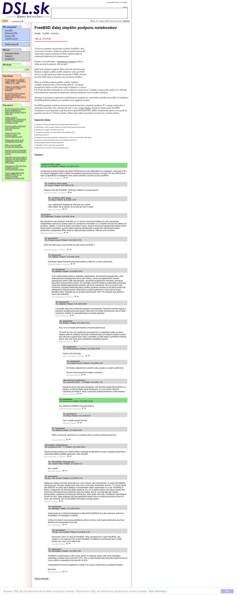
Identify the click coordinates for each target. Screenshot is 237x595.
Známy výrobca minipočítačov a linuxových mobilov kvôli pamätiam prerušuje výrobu (15, 120)
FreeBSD (45, 33)
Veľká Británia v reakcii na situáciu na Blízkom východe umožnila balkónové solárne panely (60, 127)
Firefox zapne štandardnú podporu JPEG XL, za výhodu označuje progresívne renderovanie (14, 175)
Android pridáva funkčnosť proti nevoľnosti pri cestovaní (15, 128)
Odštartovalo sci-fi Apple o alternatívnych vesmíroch (50, 130)
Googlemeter (10, 58)
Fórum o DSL (10, 36)
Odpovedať (44, 178)
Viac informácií (158, 591)
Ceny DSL (9, 30)
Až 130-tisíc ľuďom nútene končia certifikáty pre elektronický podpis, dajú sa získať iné (15, 96)
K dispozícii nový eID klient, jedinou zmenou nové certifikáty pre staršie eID (56, 140)
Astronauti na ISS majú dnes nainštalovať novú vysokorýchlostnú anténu (15, 167)
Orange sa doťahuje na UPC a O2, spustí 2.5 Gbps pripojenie (15, 88)
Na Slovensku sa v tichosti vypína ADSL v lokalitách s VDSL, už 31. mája (15, 81)
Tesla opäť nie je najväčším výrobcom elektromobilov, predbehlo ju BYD (55, 132)
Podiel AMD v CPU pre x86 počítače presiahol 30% (50, 145)
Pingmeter (9, 56)
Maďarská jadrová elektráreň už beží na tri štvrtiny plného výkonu (15, 152)
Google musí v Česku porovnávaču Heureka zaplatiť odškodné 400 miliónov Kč (57, 124)
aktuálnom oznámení (66, 61)
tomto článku (85, 108)
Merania (16, 53)
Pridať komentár (42, 578)
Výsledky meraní (11, 38)
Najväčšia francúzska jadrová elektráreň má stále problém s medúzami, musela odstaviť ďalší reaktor (16, 159)
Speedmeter (9, 53)
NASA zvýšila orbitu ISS (42, 135)
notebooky (55, 33)
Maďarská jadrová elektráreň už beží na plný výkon (50, 142)
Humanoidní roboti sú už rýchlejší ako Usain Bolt (14, 141)
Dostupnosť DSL (11, 33)
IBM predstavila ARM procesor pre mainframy (14, 146)
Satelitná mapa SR (11, 44)
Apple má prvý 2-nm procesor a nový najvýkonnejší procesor (13, 134)
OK (227, 591)
